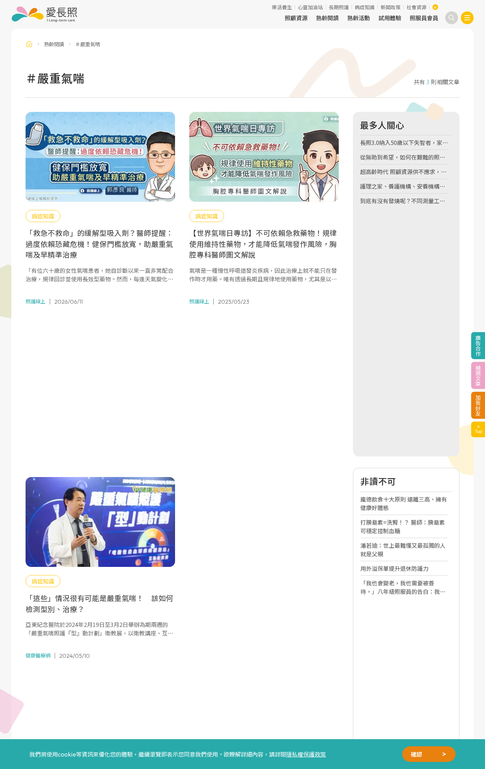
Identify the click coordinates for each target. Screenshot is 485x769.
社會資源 (416, 7)
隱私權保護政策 (306, 754)
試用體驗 (389, 17)
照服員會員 (424, 17)
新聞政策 (390, 7)
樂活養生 (282, 7)
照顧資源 (296, 17)
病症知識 (365, 7)
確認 (416, 754)
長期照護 (339, 7)
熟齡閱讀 (327, 17)
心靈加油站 (310, 7)
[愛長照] (44, 14)
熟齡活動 (358, 17)
